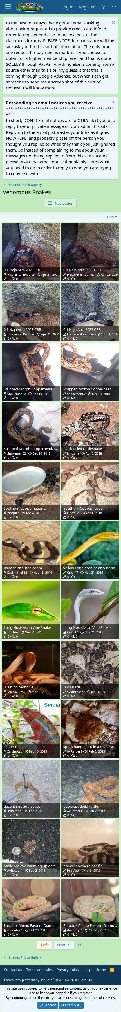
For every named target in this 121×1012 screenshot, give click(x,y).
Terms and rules (39, 969)
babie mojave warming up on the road (36, 865)
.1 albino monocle (18, 687)
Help (87, 969)
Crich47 (72, 572)
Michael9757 (16, 692)
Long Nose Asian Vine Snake (27, 627)
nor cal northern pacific (82, 865)
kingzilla (73, 453)
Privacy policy (68, 969)
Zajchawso (15, 751)
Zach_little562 (17, 572)
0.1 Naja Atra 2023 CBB (22, 269)
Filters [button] (109, 216)
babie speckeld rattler (81, 806)
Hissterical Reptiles (21, 274)
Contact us (13, 969)
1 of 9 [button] (44, 944)
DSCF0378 (71, 687)
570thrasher (76, 692)
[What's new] (103, 7)
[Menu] (7, 7)
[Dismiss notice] (112, 23)
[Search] (114, 7)
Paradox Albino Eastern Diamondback (35, 925)
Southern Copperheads (82, 508)
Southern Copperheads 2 (25, 508)
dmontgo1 (15, 930)
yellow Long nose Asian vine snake (92, 567)
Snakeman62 (16, 394)
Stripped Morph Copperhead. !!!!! (31, 389)
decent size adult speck (23, 806)
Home (100, 969)
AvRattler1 (74, 751)
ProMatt (73, 870)
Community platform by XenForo (48, 980)
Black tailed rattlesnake (82, 448)
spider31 (11, 746)
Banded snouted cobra (23, 567)
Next (61, 944)
